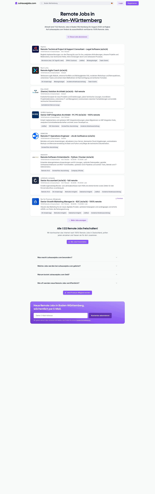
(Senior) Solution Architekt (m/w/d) (63, 91)
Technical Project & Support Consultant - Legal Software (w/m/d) (74, 49)
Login (121, 3)
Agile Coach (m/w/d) (54, 70)
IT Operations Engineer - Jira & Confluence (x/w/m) (68, 136)
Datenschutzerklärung (83, 320)
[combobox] (59, 3)
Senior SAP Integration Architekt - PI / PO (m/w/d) (70, 115)
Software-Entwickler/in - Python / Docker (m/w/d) (67, 157)
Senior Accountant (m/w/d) (59, 180)
